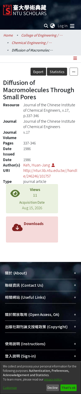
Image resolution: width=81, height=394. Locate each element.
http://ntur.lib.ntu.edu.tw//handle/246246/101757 (50, 173)
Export (38, 71)
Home (8, 35)
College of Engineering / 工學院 (42, 35)
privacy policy (53, 379)
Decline (52, 387)
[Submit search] (46, 25)
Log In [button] (63, 25)
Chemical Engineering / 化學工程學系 (32, 42)
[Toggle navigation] (72, 26)
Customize (10, 387)
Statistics (57, 71)
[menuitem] (53, 25)
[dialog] (40, 378)
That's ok (68, 387)
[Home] (24, 8)
